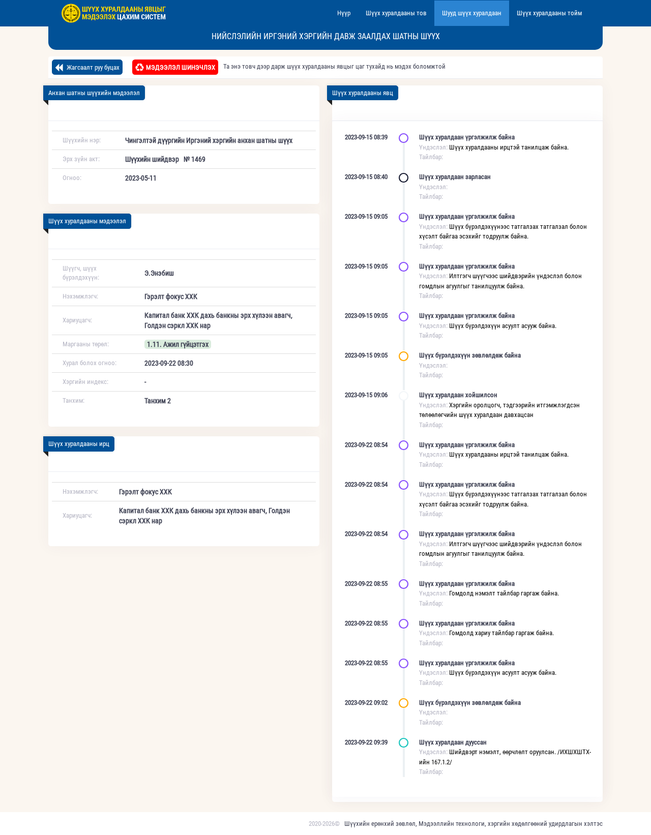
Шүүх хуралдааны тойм (549, 13)
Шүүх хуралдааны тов (396, 13)
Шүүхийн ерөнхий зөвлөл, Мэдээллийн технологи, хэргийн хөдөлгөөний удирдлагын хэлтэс (473, 823)
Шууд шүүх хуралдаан (471, 13)
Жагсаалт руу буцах (92, 67)
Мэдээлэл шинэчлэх (180, 67)
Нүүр (343, 13)
